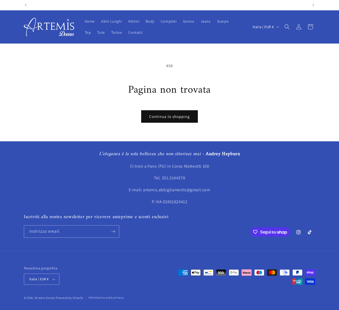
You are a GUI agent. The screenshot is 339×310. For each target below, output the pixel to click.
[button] (287, 27)
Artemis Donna (45, 298)
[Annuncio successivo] (313, 5)
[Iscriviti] (113, 231)
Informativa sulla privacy (106, 297)
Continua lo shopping (169, 116)
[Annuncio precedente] (26, 5)
